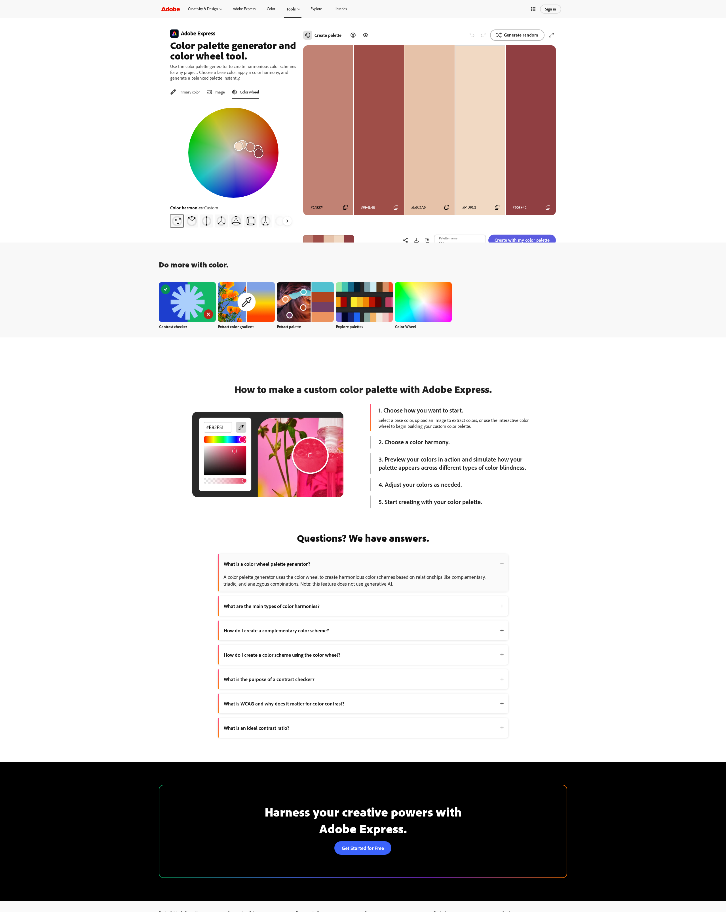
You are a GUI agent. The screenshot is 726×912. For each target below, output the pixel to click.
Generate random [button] (521, 35)
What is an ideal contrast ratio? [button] (256, 728)
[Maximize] (551, 35)
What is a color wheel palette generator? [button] (267, 564)
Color (271, 8)
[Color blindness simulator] (365, 35)
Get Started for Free (363, 848)
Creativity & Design (203, 8)
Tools (291, 9)
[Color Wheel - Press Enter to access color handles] (233, 152)
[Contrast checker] (353, 35)
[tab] (185, 92)
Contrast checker (173, 326)
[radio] (177, 221)
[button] (533, 9)
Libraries (340, 8)
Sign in (550, 9)
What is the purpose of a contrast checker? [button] (269, 679)
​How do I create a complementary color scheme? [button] (276, 630)
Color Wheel (405, 326)
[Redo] (483, 35)
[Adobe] (170, 9)
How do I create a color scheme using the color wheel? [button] (282, 655)
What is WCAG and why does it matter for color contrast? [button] (284, 703)
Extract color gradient (236, 326)
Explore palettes (349, 326)
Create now (187, 301)
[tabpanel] (233, 165)
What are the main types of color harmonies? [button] (272, 606)
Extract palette (289, 326)
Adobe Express (244, 8)
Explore (316, 8)
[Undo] (471, 35)
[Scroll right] (287, 221)
